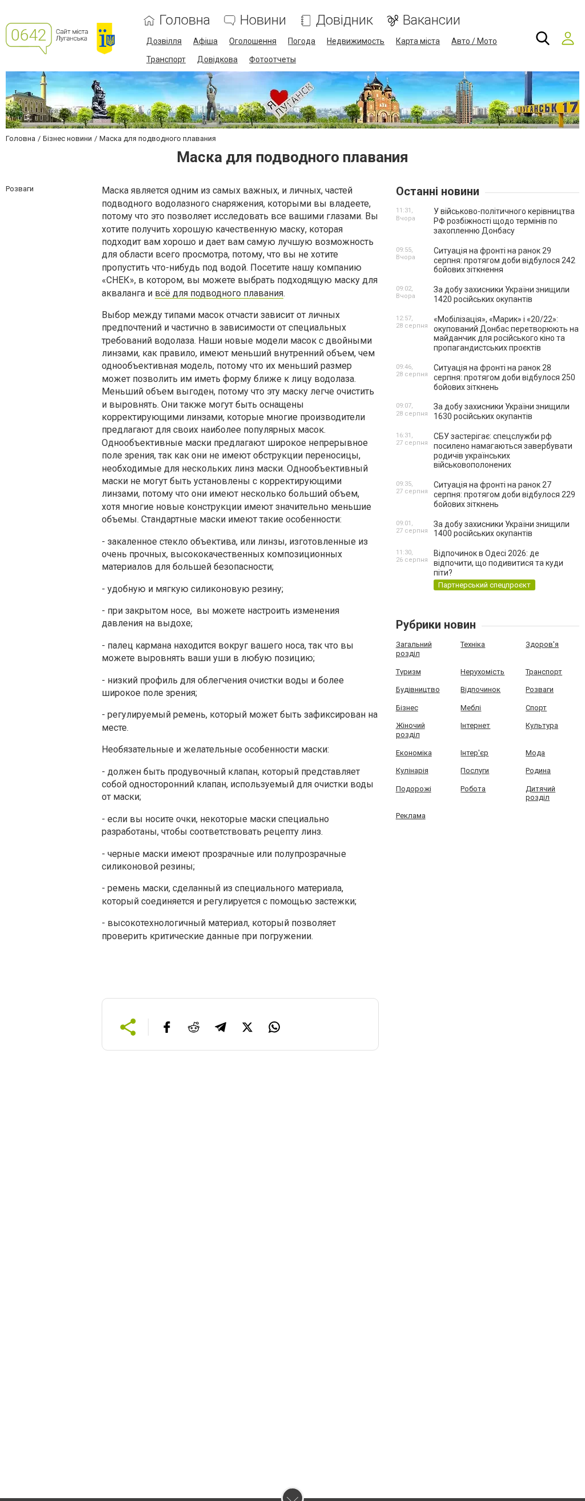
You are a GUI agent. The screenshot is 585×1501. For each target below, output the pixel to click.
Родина (538, 770)
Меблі (470, 707)
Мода (535, 753)
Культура (542, 725)
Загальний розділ (414, 649)
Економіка (414, 753)
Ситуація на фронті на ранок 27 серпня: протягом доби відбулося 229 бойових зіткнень (504, 494)
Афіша (205, 41)
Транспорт (166, 59)
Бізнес (407, 707)
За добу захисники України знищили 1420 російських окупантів (502, 294)
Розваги (540, 689)
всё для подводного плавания (219, 293)
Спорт (536, 707)
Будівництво (418, 689)
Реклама (411, 815)
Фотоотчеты (272, 59)
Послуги (474, 770)
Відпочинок (480, 689)
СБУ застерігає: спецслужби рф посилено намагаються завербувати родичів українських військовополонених (503, 450)
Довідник (344, 20)
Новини (263, 20)
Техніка (472, 644)
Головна (184, 20)
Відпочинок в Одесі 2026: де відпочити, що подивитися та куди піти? (498, 563)
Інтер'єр (474, 753)
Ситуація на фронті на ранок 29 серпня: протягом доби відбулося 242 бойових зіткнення (504, 260)
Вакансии (431, 20)
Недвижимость (355, 41)
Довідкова (217, 59)
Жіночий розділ (410, 730)
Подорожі (413, 788)
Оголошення (253, 41)
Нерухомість (482, 671)
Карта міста (418, 41)
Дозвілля (164, 41)
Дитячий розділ (540, 793)
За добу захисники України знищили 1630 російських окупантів (502, 411)
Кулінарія (412, 770)
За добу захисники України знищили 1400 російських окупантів (502, 529)
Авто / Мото (474, 41)
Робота (473, 788)
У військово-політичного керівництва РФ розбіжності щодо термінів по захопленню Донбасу (504, 221)
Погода (301, 41)
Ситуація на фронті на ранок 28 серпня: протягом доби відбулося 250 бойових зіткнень (504, 377)
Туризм (408, 671)
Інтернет (475, 725)
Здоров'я (542, 644)
